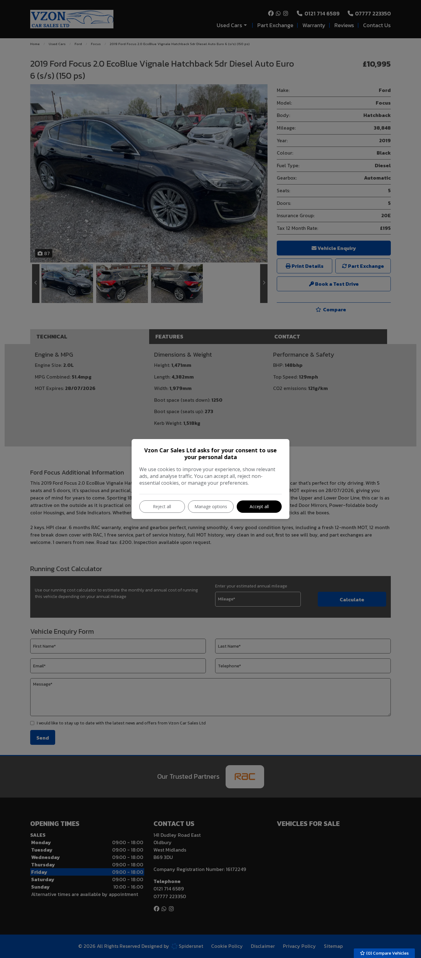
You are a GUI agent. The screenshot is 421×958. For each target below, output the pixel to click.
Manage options (210, 506)
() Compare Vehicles (387, 953)
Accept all (259, 506)
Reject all (162, 506)
